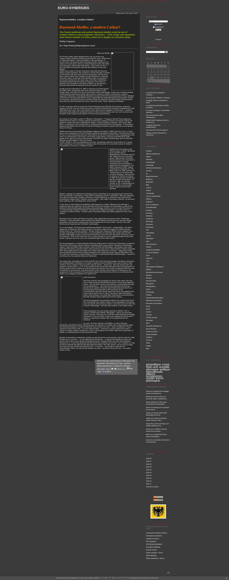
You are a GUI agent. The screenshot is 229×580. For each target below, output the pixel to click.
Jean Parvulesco (151, 244)
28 (165, 77)
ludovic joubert (151, 402)
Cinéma (148, 187)
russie (165, 364)
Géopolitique (150, 233)
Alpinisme (149, 159)
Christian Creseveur (152, 538)
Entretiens (149, 216)
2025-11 (148, 484)
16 (148, 74)
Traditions (149, 337)
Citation (148, 190)
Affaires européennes (153, 154)
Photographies (151, 286)
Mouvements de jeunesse (154, 272)
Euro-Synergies (73, 8)
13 (161, 72)
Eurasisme (149, 224)
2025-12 (148, 481)
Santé (148, 309)
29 (168, 77)
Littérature (149, 258)
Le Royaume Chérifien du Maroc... (157, 533)
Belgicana (149, 179)
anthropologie (150, 162)
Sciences (149, 314)
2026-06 (148, 464)
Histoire (148, 235)
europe (150, 378)
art (147, 173)
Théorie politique (151, 334)
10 (151, 72)
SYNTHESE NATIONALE (154, 544)
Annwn (148, 391)
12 (158, 72)
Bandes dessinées (152, 176)
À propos (158, 39)
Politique (149, 295)
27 (161, 77)
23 (148, 77)
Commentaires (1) (112, 363)
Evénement (149, 227)
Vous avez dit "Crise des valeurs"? (157, 130)
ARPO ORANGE (151, 555)
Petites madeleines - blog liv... (155, 558)
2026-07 (148, 461)
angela (148, 418)
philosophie (153, 380)
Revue (148, 306)
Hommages (150, 238)
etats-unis (152, 366)
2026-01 (148, 478)
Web (147, 348)
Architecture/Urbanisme (153, 168)
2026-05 (148, 467)
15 (168, 72)
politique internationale (158, 370)
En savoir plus (153, 578)
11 (155, 72)
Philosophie (150, 283)
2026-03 (148, 472)
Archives (149, 171)
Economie (149, 213)
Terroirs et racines (152, 331)
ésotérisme (149, 219)
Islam (147, 241)
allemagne (152, 369)
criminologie (150, 193)
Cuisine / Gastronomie (153, 196)
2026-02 (148, 475)
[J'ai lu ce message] (227, 578)
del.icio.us (121, 369)
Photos (148, 289)
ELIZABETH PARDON (153, 547)
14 (165, 72)
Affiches (148, 156)
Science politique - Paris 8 (154, 553)
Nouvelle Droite (151, 281)
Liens (148, 255)
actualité (164, 366)
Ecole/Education (151, 207)
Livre (147, 261)
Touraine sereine (151, 550)
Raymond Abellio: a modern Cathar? (77, 20)
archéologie (150, 165)
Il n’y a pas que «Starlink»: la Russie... (158, 97)
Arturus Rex (150, 423)
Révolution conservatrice (154, 303)
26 (158, 77)
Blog (147, 185)
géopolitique (153, 364)
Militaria (148, 269)
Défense (148, 199)
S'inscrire (159, 24)
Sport (147, 323)
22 (168, 74)
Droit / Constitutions (152, 204)
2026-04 (148, 470)
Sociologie (149, 320)
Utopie (148, 343)
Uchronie (149, 340)
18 (155, 74)
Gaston (148, 413)
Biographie (149, 182)
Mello (148, 434)
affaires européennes (154, 375)
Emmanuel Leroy (151, 396)
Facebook (107, 371)
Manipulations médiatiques (155, 266)
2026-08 (148, 458)
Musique (149, 275)
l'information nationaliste (154, 536)
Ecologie (149, 210)
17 (151, 74)
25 (155, 77)
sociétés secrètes (151, 317)
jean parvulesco (107, 366)
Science (148, 312)
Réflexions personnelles (154, 300)
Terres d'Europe (151, 329)
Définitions (149, 202)
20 (161, 74)
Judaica (148, 247)
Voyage (148, 346)
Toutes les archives (152, 486)
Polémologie (150, 292)
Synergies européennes (154, 326)
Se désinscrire (159, 27)
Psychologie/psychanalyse (154, 298)
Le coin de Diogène (152, 252)
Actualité (149, 151)
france (160, 378)
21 (165, 74)
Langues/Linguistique (153, 250)
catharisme (118, 366)
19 (158, 74)
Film (147, 230)
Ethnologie (149, 221)
